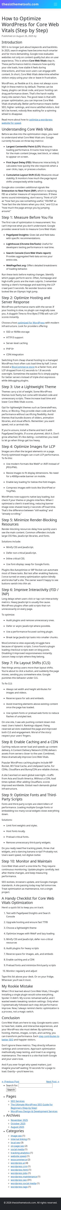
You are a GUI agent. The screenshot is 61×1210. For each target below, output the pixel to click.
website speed (18, 1156)
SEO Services (18, 1101)
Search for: (12, 1085)
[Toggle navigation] (55, 4)
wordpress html (19, 1169)
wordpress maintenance (24, 1176)
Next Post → (52, 1081)
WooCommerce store (22, 366)
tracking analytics (20, 1152)
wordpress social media (23, 1183)
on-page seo (17, 1146)
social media (17, 1149)
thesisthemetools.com (20, 4)
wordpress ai (18, 1163)
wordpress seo (19, 1180)
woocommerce (19, 1159)
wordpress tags (19, 1186)
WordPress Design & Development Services (34, 1111)
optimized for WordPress (31, 322)
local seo (15, 1142)
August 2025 (17, 1127)
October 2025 (18, 1123)
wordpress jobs (19, 1173)
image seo (16, 1135)
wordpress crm (19, 1166)
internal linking (19, 1139)
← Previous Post (10, 1081)
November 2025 (19, 1120)
